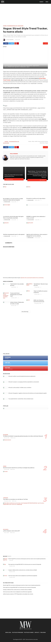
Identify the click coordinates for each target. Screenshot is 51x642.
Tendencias (5, 497)
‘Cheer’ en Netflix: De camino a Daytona (40, 291)
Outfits (36, 141)
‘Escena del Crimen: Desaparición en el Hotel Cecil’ (16, 294)
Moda (33, 141)
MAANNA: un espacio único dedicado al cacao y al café (35, 217)
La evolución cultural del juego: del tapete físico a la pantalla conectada (13, 217)
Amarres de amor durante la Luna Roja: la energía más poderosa (18, 467)
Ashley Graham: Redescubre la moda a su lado (17, 303)
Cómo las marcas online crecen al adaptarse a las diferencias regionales (22, 575)
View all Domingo (25, 311)
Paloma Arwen (31, 219)
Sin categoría (20, 25)
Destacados (5, 529)
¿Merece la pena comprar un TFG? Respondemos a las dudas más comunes (18, 594)
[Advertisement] (25, 15)
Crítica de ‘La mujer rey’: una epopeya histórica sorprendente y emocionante (23, 381)
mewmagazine (7, 201)
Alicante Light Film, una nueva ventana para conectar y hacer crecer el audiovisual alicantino (27, 558)
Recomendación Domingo (43, 141)
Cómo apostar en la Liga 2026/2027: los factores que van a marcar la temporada (24, 564)
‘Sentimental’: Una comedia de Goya (17, 284)
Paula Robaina (10, 39)
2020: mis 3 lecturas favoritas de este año (39, 301)
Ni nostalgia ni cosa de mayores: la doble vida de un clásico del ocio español (13, 199)
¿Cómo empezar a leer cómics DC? (11, 530)
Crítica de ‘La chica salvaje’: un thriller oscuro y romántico (19, 387)
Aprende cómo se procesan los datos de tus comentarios (32, 277)
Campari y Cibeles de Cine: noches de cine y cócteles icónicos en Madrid (22, 570)
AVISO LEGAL (8, 632)
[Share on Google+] (15, 43)
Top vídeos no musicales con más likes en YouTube (15, 499)
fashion (30, 141)
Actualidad (5, 434)
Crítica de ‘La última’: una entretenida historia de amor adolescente (21, 376)
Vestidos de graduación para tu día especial (13, 234)
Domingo (5, 25)
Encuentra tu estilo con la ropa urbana (35, 198)
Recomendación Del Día (12, 25)
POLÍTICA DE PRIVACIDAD (17, 632)
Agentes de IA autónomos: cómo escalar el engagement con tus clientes (36, 235)
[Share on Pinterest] (18, 43)
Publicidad (43, 632)
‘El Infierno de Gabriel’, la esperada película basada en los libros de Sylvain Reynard (23, 436)
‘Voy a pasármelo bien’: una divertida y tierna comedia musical (20, 398)
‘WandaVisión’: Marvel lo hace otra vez (41, 284)
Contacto (36, 632)
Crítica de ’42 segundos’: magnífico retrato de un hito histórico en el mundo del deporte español (27, 393)
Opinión (4, 466)
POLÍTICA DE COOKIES (29, 632)
